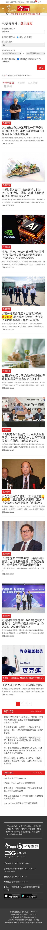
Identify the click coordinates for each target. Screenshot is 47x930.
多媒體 (21, 82)
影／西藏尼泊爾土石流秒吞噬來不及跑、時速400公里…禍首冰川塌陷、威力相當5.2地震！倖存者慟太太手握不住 (23, 751)
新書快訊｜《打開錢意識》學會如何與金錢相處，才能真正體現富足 (23, 789)
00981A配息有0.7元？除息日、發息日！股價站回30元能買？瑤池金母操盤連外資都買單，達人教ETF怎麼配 (23, 720)
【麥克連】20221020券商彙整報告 (23, 685)
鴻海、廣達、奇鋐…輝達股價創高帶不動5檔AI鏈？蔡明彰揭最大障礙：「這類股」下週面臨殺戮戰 (23, 255)
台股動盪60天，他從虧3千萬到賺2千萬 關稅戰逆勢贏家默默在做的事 (23, 377)
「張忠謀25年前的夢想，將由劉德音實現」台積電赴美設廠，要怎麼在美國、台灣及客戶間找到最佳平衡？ (23, 561)
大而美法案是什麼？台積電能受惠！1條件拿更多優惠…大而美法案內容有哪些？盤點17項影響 (23, 317)
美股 (12, 14)
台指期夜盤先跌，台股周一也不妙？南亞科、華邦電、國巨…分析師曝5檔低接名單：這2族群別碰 (23, 730)
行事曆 (17, 14)
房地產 (37, 14)
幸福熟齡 (6, 61)
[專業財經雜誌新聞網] (23, 8)
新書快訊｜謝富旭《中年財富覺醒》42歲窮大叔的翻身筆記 (23, 797)
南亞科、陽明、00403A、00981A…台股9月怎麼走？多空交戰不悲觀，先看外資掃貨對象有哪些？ (23, 761)
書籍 (9, 86)
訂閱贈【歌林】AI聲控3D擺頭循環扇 (19, 783)
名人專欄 (32, 82)
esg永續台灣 (33, 59)
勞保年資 (24, 14)
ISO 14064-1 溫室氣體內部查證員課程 (20, 803)
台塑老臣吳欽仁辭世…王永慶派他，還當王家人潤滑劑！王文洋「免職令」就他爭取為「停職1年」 (23, 499)
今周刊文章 (8, 82)
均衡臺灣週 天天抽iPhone (15, 778)
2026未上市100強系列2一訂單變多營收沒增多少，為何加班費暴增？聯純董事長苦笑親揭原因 (23, 131)
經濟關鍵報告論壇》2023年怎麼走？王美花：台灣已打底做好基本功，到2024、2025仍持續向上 (23, 623)
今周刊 (22, 59)
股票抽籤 (31, 14)
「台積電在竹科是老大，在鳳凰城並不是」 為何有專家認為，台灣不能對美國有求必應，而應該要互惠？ (23, 437)
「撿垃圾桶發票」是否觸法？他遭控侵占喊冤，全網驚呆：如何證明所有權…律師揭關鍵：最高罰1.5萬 (22, 740)
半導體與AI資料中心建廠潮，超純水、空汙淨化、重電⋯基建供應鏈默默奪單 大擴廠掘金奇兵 (23, 193)
